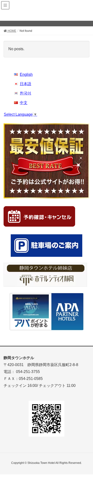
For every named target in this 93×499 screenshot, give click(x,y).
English (26, 74)
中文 (23, 103)
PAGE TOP (85, 479)
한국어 (25, 93)
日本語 (25, 84)
